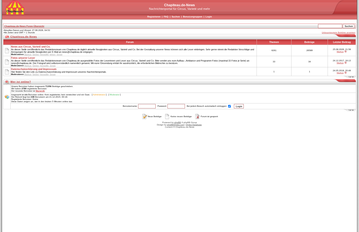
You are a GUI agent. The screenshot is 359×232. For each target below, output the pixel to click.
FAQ (166, 16)
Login (208, 16)
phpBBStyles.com (175, 125)
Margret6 (40, 91)
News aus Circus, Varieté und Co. (30, 46)
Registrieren (154, 16)
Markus (27, 54)
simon (52, 54)
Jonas (59, 54)
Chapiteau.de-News (23, 36)
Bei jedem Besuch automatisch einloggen (207, 106)
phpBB (177, 122)
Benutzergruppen (192, 16)
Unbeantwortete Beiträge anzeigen (338, 32)
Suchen (176, 16)
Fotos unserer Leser (23, 57)
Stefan (35, 54)
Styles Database (194, 125)
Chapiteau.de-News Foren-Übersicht (24, 26)
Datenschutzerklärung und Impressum (34, 69)
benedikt (44, 54)
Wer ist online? (20, 81)
